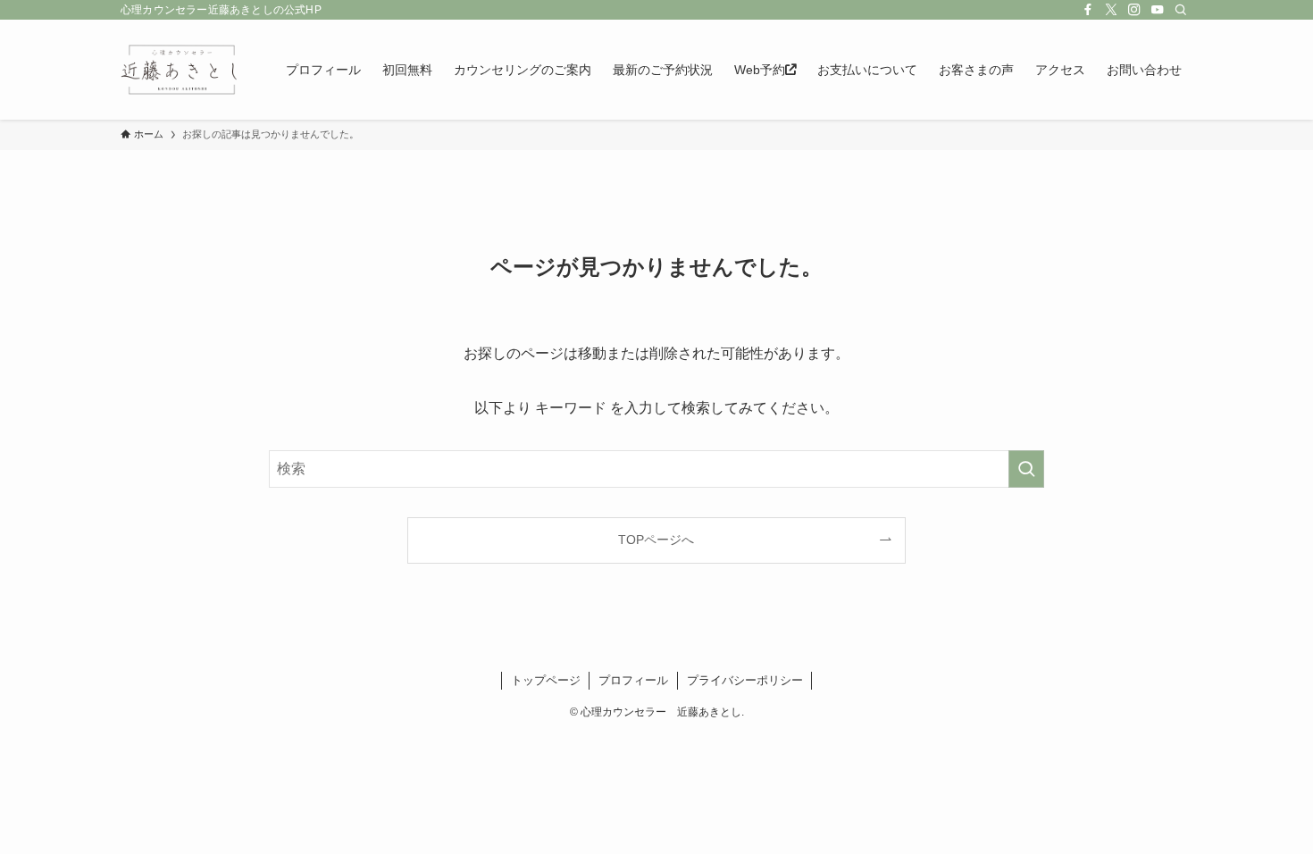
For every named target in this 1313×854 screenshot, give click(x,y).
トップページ (546, 680)
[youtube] (1157, 10)
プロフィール (633, 680)
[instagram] (1134, 10)
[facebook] (1088, 10)
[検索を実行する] (1026, 469)
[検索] (1180, 10)
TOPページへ (656, 539)
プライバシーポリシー (745, 680)
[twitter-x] (1111, 10)
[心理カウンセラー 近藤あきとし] (180, 69)
